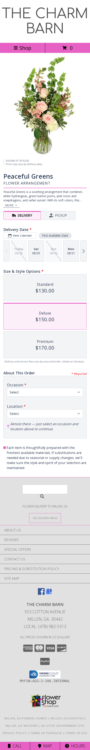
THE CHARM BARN (45, 21)
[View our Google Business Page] (48, 593)
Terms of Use (76, 733)
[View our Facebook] (41, 593)
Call (16, 746)
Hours (77, 746)
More (9, 205)
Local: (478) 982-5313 (45, 626)
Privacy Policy (15, 733)
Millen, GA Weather (21, 726)
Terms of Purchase (46, 733)
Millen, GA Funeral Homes (25, 718)
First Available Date (55, 235)
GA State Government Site (62, 726)
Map (46, 746)
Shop (25, 47)
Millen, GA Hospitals (68, 718)
